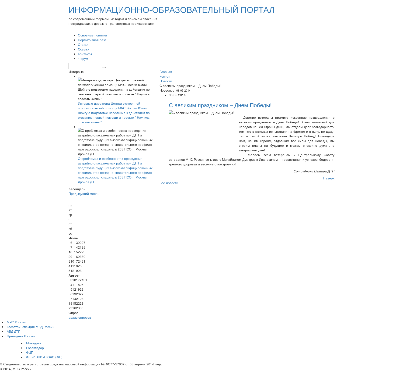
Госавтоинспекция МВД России (30, 326)
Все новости (169, 182)
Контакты (85, 53)
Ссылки (83, 49)
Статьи (83, 44)
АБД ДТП (14, 331)
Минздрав (33, 343)
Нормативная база (92, 39)
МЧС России (16, 322)
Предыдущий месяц (84, 193)
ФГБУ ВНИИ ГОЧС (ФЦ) (44, 357)
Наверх (328, 178)
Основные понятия (92, 35)
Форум (83, 58)
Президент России (21, 336)
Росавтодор (35, 347)
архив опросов (80, 317)
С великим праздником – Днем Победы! (220, 105)
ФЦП (29, 352)
